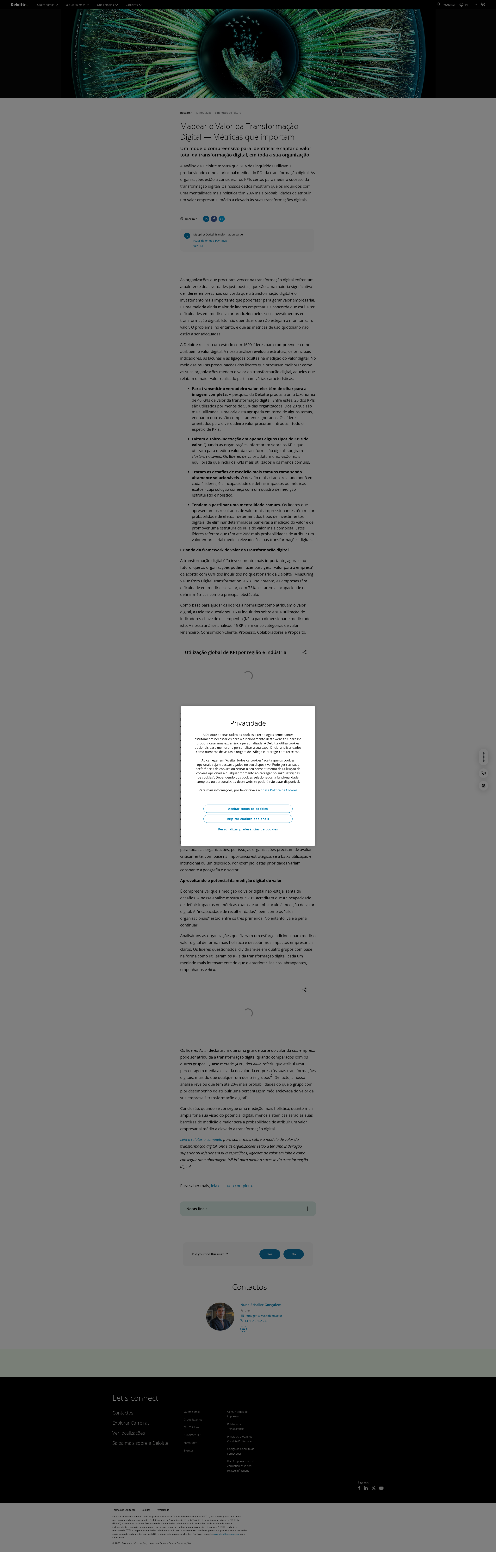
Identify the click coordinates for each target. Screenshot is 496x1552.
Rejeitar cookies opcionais (248, 819)
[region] (248, 776)
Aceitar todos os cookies (248, 809)
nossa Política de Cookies (279, 790)
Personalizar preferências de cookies (248, 829)
